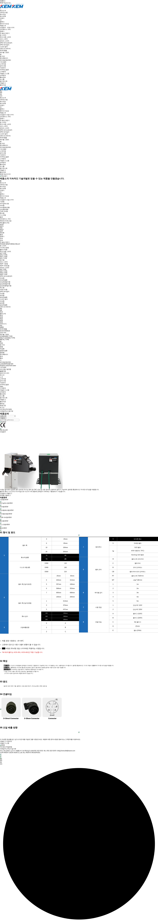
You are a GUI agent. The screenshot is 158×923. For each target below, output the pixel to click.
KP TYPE (3, 253)
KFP (1, 231)
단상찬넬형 (3, 280)
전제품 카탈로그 (5, 495)
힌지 (1, 356)
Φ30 (1, 320)
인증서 (2, 18)
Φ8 (1, 310)
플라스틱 (3, 313)
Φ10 (1, 312)
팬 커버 (2, 56)
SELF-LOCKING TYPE (7, 338)
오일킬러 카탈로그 (6, 493)
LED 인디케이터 (5, 48)
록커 (1, 358)
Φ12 (1, 315)
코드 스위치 (4, 39)
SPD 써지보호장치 (6, 43)
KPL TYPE (3, 258)
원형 (1, 347)
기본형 (2, 201)
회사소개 (3, 10)
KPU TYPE (3, 255)
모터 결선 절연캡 (5, 369)
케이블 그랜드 (4, 52)
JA (1, 94)
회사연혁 (3, 16)
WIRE (2, 327)
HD (1, 325)
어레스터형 (3, 289)
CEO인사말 (4, 12)
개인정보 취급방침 (6, 747)
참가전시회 (3, 81)
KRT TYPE (3, 271)
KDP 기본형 (4, 264)
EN (1, 92)
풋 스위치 (3, 35)
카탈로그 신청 (4, 73)
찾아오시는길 (4, 23)
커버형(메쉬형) (5, 207)
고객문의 (3, 71)
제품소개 (3, 25)
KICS (1, 226)
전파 (1, 238)
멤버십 (2, 403)
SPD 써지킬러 (4, 45)
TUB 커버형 (4, 211)
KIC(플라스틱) (4, 223)
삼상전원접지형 (5, 284)
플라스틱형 (3, 249)
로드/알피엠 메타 (5, 60)
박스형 (2, 287)
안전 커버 (3, 332)
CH (1, 96)
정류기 (2, 31)
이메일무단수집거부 (6, 411)
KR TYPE (3, 269)
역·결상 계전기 (5, 33)
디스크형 (3, 215)
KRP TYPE (3, 274)
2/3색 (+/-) (3, 324)
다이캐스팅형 (4, 247)
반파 (1, 240)
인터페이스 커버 (5, 29)
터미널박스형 (4, 203)
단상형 (2, 278)
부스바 (2, 375)
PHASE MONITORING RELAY (10, 244)
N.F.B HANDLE (5, 331)
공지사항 (3, 66)
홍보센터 (3, 77)
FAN (1, 343)
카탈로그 (3, 83)
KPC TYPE (3, 256)
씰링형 (2, 352)
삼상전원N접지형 (5, 286)
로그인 (8, 3)
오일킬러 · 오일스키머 (7, 27)
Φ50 (1, 322)
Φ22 (1, 319)
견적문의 (3, 75)
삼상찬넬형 (3, 297)
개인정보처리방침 (6, 409)
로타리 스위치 (4, 41)
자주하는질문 (4, 69)
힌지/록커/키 (4, 58)
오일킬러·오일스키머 (7, 114)
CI (0, 20)
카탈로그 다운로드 (6, 741)
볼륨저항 (3, 371)
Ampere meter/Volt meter (8, 365)
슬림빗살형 (3, 350)
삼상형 (2, 295)
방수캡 (2, 260)
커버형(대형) (4, 209)
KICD (2, 229)
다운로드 (3, 68)
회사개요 (3, 14)
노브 (1, 377)
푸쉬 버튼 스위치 (5, 37)
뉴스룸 (2, 79)
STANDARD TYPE (6, 336)
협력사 (2, 22)
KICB (1, 224)
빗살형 (2, 349)
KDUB (2, 233)
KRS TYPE (3, 273)
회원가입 (3, 3)
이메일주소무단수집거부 (8, 749)
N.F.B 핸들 (3, 50)
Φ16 (1, 317)
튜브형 (2, 213)
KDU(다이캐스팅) (5, 221)
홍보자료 (3, 85)
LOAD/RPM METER (6, 364)
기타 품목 (3, 62)
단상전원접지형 (5, 282)
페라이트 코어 (4, 373)
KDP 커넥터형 (4, 266)
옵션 (1, 217)
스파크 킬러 (4, 46)
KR (1, 91)
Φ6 (1, 308)
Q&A (1, 386)
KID (1, 228)
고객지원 (3, 64)
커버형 (2, 205)
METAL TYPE (4, 339)
